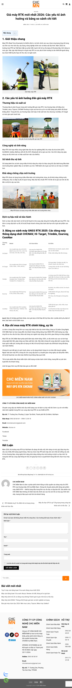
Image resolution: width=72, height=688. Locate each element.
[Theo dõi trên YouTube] (16, 635)
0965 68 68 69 (32, 656)
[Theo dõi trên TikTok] (12, 635)
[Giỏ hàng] (66, 4)
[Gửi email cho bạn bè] (37, 467)
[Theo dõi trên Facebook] (7, 635)
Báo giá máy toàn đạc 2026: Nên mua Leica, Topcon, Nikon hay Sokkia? (25, 603)
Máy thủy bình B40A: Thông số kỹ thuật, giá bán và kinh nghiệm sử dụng (25, 600)
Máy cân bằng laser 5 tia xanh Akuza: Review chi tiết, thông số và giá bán (25, 593)
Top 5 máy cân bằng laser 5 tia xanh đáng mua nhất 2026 (20, 590)
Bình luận (7, 521)
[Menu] (2, 4)
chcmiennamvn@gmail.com (31, 663)
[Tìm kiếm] (63, 4)
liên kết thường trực (48, 474)
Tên (5, 537)
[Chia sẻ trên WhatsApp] (27, 467)
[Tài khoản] (70, 4)
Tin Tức (36, 11)
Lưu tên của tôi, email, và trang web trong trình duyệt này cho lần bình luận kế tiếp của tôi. (33, 563)
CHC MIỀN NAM (44, 24)
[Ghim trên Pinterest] (41, 467)
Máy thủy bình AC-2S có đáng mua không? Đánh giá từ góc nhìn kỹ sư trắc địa (27, 597)
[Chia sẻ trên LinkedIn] (44, 467)
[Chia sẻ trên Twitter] (34, 467)
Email (6, 546)
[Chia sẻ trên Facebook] (30, 467)
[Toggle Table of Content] (14, 33)
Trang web (7, 554)
